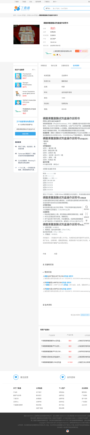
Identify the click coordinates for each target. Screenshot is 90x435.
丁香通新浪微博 (17, 405)
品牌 (44, 32)
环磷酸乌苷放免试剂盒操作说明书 (52, 357)
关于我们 (38, 392)
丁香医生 (47, 2)
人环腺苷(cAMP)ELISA (57, 282)
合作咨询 (71, 377)
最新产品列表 (17, 395)
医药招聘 (38, 2)
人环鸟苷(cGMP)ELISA (57, 289)
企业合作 (84, 405)
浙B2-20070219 (28, 416)
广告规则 (84, 402)
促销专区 (61, 402)
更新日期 (45, 45)
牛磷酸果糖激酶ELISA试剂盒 (51, 362)
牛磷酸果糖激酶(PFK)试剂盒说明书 (53, 346)
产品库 (15, 392)
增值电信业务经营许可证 (44, 418)
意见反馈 (24, 377)
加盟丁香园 (39, 408)
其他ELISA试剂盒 (32, 15)
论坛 (30, 2)
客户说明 (84, 398)
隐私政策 (61, 408)
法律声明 (38, 402)
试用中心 (16, 402)
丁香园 (24, 2)
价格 (44, 28)
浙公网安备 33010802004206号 (76, 416)
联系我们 (38, 395)
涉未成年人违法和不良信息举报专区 (67, 427)
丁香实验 (16, 398)
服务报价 (84, 392)
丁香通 (16, 2)
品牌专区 (61, 395)
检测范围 (45, 35)
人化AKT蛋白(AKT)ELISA (58, 276)
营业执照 (33, 418)
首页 (14, 15)
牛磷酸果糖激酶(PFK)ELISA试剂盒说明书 (55, 351)
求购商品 (61, 392)
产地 (44, 39)
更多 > (34, 69)
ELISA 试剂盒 (22, 15)
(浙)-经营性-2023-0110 (59, 416)
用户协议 (61, 405)
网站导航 (38, 405)
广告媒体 (84, 395)
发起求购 (25, 134)
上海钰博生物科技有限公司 (62, 51)
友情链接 (38, 398)
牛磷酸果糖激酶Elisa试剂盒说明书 (53, 341)
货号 (44, 42)
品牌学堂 (61, 398)
